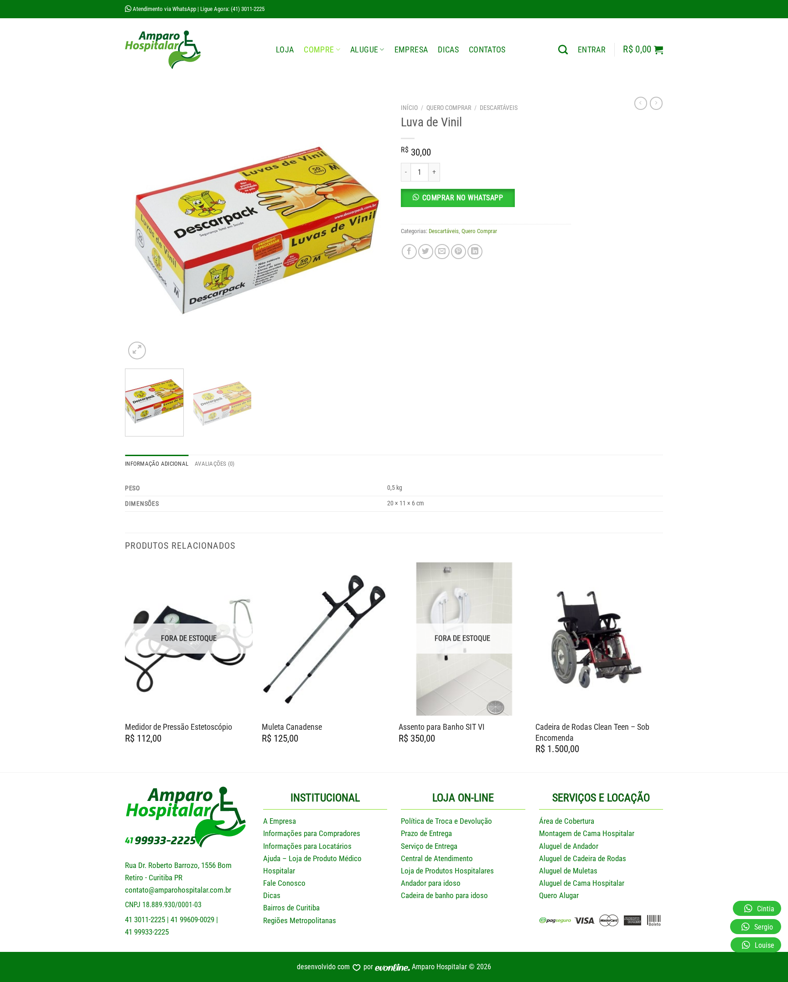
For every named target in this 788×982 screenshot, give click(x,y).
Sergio (763, 927)
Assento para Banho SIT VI (442, 727)
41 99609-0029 (192, 919)
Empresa (411, 49)
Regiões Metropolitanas (299, 920)
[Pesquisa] (563, 49)
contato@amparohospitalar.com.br (178, 889)
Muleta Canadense (292, 727)
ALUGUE (364, 49)
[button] (486, 201)
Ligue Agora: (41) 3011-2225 (232, 8)
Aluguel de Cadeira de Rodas (582, 858)
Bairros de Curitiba (291, 907)
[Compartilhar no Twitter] (425, 251)
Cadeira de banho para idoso (444, 895)
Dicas (448, 49)
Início (409, 107)
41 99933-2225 (147, 931)
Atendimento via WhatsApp (163, 8)
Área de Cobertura (566, 821)
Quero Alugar (559, 895)
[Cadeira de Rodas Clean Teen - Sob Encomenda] (599, 639)
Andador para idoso (431, 883)
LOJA (285, 49)
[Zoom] (137, 350)
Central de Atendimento (437, 858)
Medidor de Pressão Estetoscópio (178, 727)
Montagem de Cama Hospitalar (586, 833)
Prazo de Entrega (426, 833)
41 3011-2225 (145, 919)
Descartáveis (499, 107)
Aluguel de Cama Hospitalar (581, 883)
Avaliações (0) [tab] (215, 463)
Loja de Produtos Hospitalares (447, 870)
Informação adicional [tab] (156, 463)
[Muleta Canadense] (325, 639)
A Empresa (279, 821)
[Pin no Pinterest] (458, 251)
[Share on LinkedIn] (474, 251)
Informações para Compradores (311, 833)
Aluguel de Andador (568, 846)
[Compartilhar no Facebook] (409, 251)
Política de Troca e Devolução (446, 821)
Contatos (487, 49)
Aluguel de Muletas (568, 870)
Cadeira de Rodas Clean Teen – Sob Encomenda (592, 732)
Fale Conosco (284, 883)
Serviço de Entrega (429, 846)
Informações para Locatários (307, 846)
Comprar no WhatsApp (462, 197)
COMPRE (319, 49)
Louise (764, 945)
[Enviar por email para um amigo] (442, 251)
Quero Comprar (448, 107)
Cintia (765, 908)
